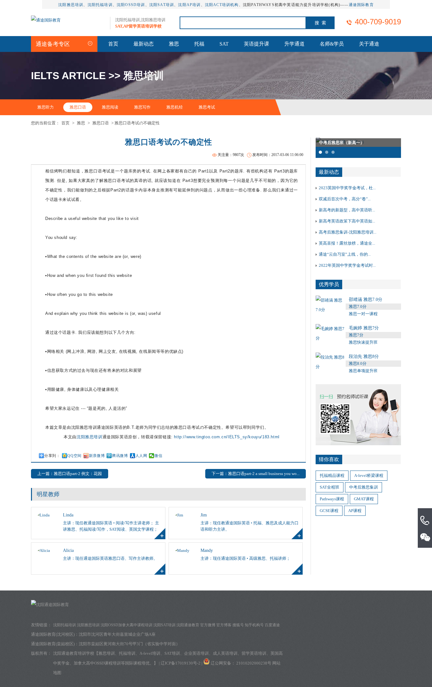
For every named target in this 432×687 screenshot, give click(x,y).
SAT (224, 44)
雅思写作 (142, 107)
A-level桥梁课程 (368, 475)
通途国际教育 (361, 5)
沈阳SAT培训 (161, 5)
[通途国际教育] (46, 20)
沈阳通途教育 (187, 625)
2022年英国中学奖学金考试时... (347, 265)
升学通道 (294, 44)
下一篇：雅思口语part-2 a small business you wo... (255, 473)
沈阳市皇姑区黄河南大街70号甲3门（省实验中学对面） (129, 643)
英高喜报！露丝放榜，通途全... (347, 243)
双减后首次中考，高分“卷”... (345, 199)
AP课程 (354, 510)
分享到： (52, 455)
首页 (113, 44)
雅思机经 (174, 107)
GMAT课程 (364, 499)
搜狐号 (238, 625)
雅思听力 (45, 107)
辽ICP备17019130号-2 (181, 663)
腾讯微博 (120, 455)
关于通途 (369, 44)
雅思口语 (78, 107)
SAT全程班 (329, 487)
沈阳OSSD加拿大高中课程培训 (126, 625)
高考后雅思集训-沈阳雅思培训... (347, 232)
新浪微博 (97, 455)
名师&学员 (332, 44)
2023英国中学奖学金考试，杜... (347, 187)
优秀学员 (329, 284)
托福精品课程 (332, 475)
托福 (199, 44)
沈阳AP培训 (189, 5)
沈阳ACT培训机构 (222, 5)
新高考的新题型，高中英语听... (347, 210)
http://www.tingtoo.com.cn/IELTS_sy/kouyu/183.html (226, 436)
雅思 (174, 44)
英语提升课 (256, 44)
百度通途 (272, 625)
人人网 (141, 455)
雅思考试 (207, 107)
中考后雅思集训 (363, 487)
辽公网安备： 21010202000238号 (241, 663)
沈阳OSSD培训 (131, 5)
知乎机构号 (254, 625)
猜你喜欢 (329, 459)
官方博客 (223, 625)
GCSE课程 (329, 510)
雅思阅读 (110, 107)
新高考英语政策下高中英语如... (347, 221)
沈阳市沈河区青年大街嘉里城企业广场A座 (117, 634)
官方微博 (207, 625)
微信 (158, 455)
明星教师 (48, 494)
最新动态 (143, 44)
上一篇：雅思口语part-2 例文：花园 (69, 473)
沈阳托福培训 (100, 5)
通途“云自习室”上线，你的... (345, 254)
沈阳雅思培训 (70, 5)
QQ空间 (74, 455)
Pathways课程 (332, 499)
